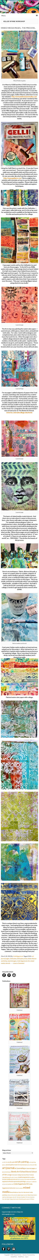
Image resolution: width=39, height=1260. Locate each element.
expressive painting (19, 1181)
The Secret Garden (20, 1197)
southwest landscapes (7, 1197)
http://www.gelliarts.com (12, 178)
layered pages (12, 961)
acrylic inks (4, 1162)
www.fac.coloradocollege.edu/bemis (19, 413)
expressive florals (7, 1181)
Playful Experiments (32, 1195)
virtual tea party (22, 1199)
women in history (30, 1199)
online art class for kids (12, 1195)
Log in (26, 1256)
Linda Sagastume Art (23, 961)
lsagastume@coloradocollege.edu (12, 1212)
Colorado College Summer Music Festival (23, 1175)
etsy (25, 1179)
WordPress (21, 1256)
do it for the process (20, 1179)
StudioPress (14, 1256)
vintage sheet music (14, 1199)
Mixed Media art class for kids (18, 1192)
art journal (8, 1167)
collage (9, 1175)
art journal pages (30, 1168)
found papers (28, 1181)
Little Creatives (19, 1188)
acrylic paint (11, 1162)
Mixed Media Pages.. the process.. (18, 28)
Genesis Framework (27, 1255)
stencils (7, 963)
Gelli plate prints (22, 958)
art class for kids (33, 1164)
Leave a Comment (18, 963)
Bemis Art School (18, 1171)
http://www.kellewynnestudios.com (24, 97)
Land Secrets (10, 1184)
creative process (11, 1179)
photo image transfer (22, 1195)
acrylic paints (10, 1165)
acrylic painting (21, 1162)
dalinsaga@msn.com (8, 1214)
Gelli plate (13, 958)
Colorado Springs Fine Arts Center (10, 1177)
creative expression (24, 1177)
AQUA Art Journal (19, 1165)
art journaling (19, 1168)
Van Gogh (7, 1199)
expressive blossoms (31, 1179)
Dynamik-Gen (17, 1255)
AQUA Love (26, 1164)
